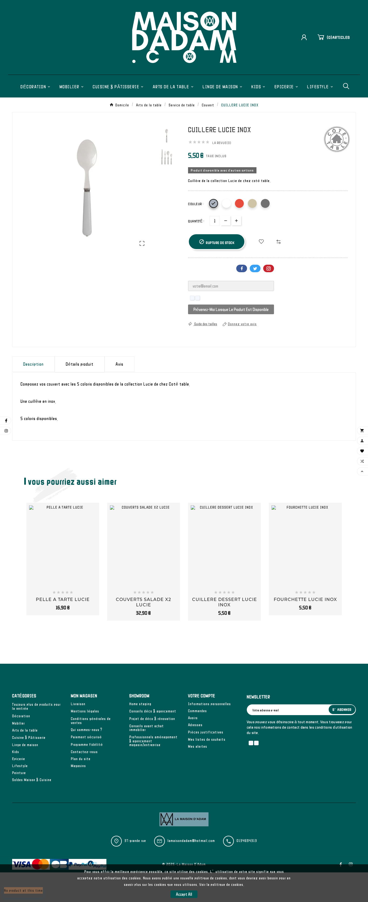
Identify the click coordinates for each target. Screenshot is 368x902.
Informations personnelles (209, 704)
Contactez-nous (84, 752)
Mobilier (18, 723)
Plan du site (81, 759)
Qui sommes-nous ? (86, 730)
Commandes (197, 711)
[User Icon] (306, 37)
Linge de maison (25, 745)
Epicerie (18, 759)
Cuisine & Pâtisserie (29, 737)
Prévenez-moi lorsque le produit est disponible (231, 309)
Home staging (140, 704)
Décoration (21, 716)
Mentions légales (85, 711)
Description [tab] (33, 364)
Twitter (255, 268)
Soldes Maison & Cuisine (31, 780)
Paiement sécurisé (86, 737)
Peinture (19, 773)
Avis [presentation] (119, 364)
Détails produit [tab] (79, 364)
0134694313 (247, 840)
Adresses (195, 725)
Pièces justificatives (205, 732)
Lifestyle (20, 766)
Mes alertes (197, 746)
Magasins (78, 766)
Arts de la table (25, 730)
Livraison (78, 704)
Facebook (241, 268)
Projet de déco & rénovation (152, 719)
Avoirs (193, 718)
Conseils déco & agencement (152, 711)
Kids (15, 752)
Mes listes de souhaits (206, 739)
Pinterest (268, 268)
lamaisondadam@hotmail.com (191, 840)
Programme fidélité (87, 744)
